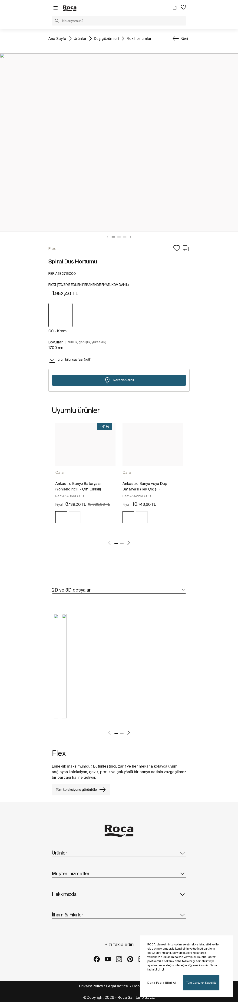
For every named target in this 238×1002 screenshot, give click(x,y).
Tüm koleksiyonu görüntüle (76, 789)
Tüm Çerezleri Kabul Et (201, 982)
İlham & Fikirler (67, 914)
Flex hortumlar (139, 38)
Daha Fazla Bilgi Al (161, 982)
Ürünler (80, 38)
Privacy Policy (91, 986)
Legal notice (117, 986)
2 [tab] (122, 543)
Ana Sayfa (57, 38)
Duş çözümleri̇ (106, 38)
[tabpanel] (119, 142)
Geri (184, 38)
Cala (59, 472)
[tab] (119, 590)
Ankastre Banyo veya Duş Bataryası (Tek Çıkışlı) (144, 486)
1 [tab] (116, 543)
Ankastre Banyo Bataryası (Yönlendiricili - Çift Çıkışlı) (78, 486)
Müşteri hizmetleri (71, 873)
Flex (59, 753)
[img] (61, 517)
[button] (57, 21)
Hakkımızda (64, 894)
